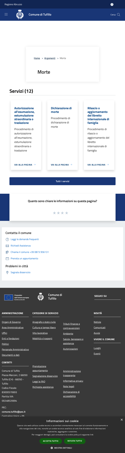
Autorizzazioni (70, 349)
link (91, 434)
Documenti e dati (11, 355)
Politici (5, 344)
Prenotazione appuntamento (40, 368)
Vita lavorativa (40, 333)
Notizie (97, 322)
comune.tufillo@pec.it (13, 411)
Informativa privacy (73, 381)
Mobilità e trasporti (42, 338)
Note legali (68, 386)
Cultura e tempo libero (44, 327)
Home (37, 58)
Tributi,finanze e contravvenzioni (71, 326)
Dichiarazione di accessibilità (71, 394)
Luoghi (97, 348)
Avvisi (97, 333)
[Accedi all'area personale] (112, 4)
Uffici (4, 333)
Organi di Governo (11, 322)
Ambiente (68, 333)
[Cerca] (118, 14)
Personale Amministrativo (15, 349)
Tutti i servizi (62, 181)
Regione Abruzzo (13, 4)
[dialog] (62, 435)
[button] (62, 447)
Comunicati (99, 327)
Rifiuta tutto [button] (75, 441)
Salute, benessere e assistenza (73, 341)
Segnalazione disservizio (45, 376)
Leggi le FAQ (38, 381)
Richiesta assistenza (43, 387)
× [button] (121, 420)
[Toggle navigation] (6, 14)
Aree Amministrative (12, 327)
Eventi (97, 353)
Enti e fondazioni (10, 338)
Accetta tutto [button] (50, 441)
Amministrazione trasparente (72, 373)
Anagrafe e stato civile (44, 322)
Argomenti (49, 58)
